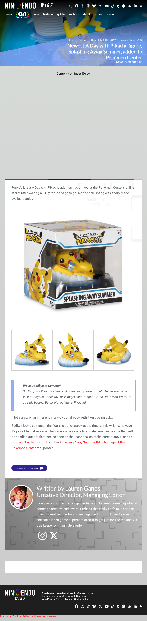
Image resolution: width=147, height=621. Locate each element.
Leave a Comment (27, 468)
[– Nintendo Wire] (29, 5)
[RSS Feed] (141, 5)
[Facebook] (76, 5)
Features (48, 14)
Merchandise (133, 62)
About (86, 14)
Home (8, 14)
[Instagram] (82, 5)
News (36, 14)
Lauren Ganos (82, 488)
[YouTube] (107, 5)
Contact (111, 14)
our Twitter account (33, 442)
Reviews (74, 14)
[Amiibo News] (22, 14)
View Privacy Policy (52, 599)
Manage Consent (45, 616)
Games (98, 14)
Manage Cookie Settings (77, 599)
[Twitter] (100, 5)
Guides (61, 14)
